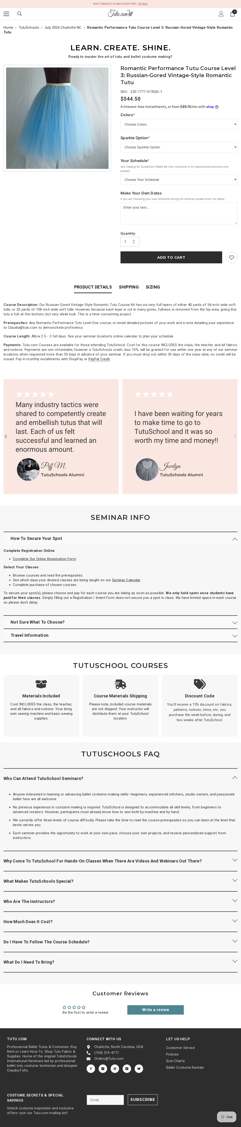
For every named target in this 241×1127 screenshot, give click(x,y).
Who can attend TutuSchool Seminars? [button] (43, 778)
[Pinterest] (115, 1068)
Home (8, 27)
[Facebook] (91, 1068)
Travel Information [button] (29, 635)
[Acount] (221, 13)
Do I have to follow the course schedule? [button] (46, 941)
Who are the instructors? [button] (29, 901)
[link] (231, 257)
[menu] (6, 14)
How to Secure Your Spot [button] (36, 538)
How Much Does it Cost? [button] (28, 921)
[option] (58, 118)
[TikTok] (127, 1068)
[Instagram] (103, 1068)
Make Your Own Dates (141, 193)
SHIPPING (129, 287)
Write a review (155, 1010)
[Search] (20, 14)
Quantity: (128, 233)
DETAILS (143, 4)
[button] (6, 436)
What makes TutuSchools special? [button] (38, 881)
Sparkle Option (135, 137)
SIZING (153, 287)
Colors (130, 114)
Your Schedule (135, 160)
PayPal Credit (99, 359)
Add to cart (171, 257)
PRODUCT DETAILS (93, 287)
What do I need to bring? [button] (29, 962)
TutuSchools (29, 27)
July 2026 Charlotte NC (63, 27)
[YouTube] (139, 1068)
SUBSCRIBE (142, 1099)
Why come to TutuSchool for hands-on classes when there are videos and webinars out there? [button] (103, 860)
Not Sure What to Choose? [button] (38, 622)
